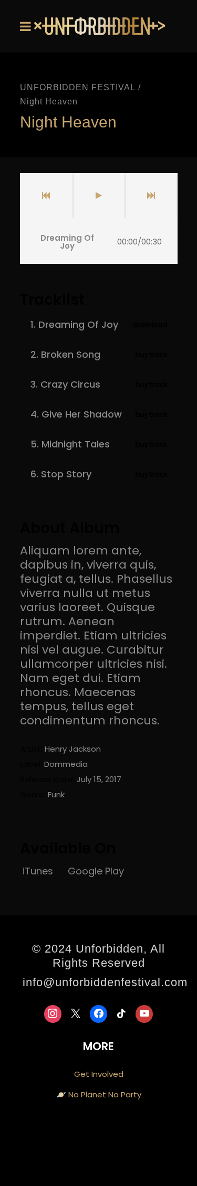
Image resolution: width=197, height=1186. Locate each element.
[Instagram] (53, 1013)
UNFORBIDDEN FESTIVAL (78, 87)
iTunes (39, 871)
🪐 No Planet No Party (98, 1094)
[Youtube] (144, 1013)
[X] (75, 1013)
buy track (151, 354)
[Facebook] (98, 1013)
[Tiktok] (121, 1013)
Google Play (96, 871)
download (149, 324)
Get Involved (98, 1074)
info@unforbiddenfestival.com (105, 982)
